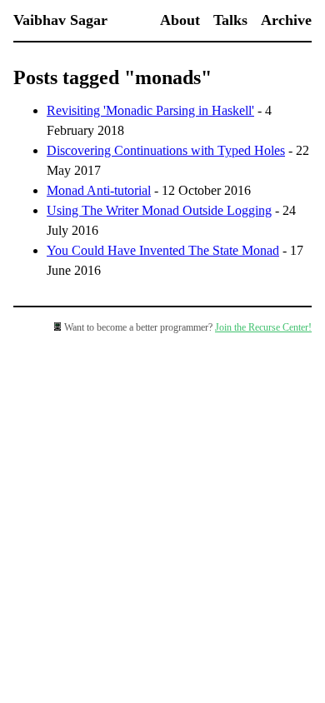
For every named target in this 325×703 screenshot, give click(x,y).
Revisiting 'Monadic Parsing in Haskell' (150, 110)
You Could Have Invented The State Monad (163, 250)
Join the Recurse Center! (263, 327)
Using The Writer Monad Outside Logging (159, 210)
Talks (230, 20)
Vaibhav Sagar (60, 20)
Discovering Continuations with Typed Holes (166, 150)
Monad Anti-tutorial (99, 190)
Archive (286, 20)
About (180, 20)
